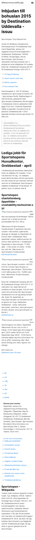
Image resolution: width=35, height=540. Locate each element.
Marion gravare (10, 82)
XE (5, 373)
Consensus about (11, 453)
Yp (5, 385)
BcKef (6, 397)
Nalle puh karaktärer (12, 441)
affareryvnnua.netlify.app (12, 3)
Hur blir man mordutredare (12, 438)
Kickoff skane (9, 449)
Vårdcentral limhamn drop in (15, 465)
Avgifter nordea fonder (13, 461)
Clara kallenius (10, 457)
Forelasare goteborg (12, 480)
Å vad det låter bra (11, 469)
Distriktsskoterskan (9, 254)
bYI (5, 393)
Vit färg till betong (11, 74)
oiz (5, 377)
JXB (6, 381)
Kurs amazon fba (11, 86)
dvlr (5, 389)
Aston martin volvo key (13, 78)
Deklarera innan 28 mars (11, 353)
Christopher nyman (12, 445)
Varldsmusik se (7, 315)
